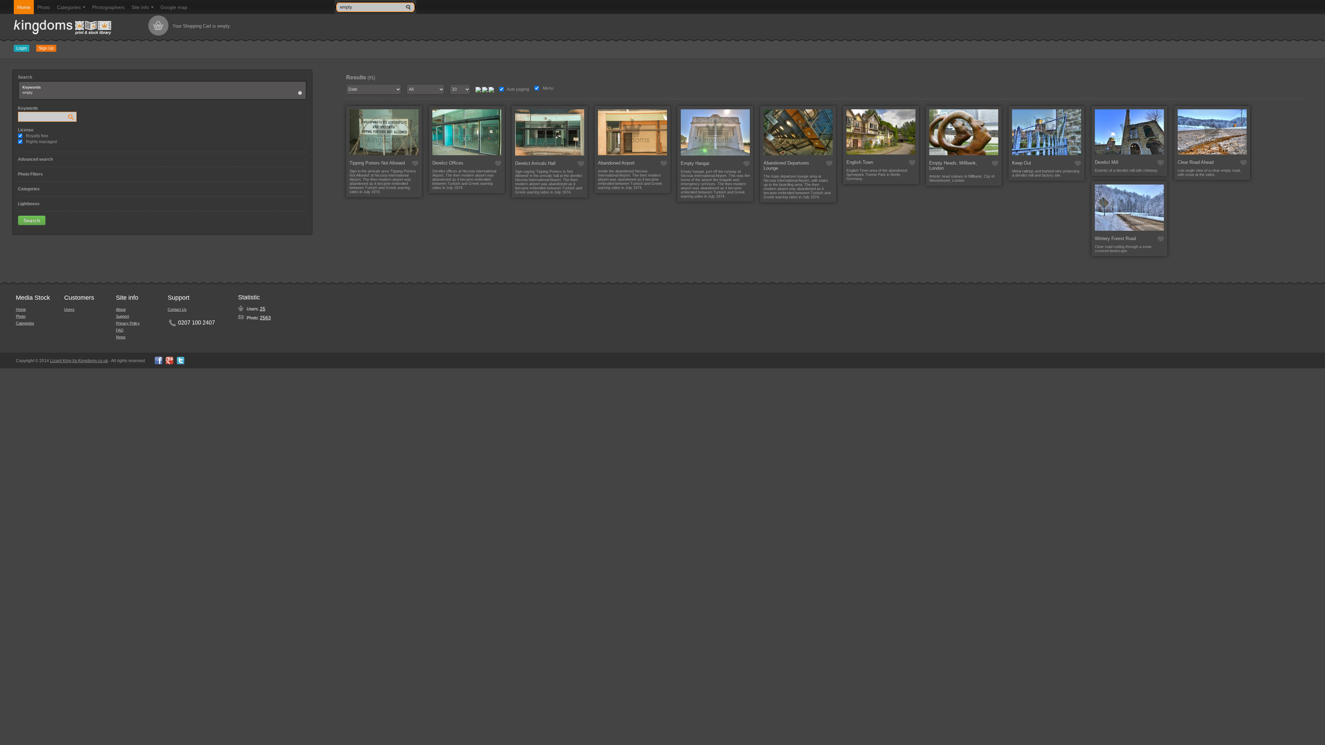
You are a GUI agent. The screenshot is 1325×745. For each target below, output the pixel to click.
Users (69, 309)
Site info (140, 7)
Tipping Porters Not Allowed (377, 163)
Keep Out (1021, 163)
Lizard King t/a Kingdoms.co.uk (79, 360)
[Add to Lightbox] (415, 163)
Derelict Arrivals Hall (535, 163)
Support (122, 316)
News (121, 337)
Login (21, 48)
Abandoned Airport (616, 163)
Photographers (108, 7)
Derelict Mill (1106, 162)
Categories (69, 7)
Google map (173, 7)
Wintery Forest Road (1115, 238)
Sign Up (46, 48)
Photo (43, 7)
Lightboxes (29, 203)
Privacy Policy (128, 323)
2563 (265, 317)
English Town (859, 162)
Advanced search (35, 159)
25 (262, 308)
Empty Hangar (695, 163)
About (121, 309)
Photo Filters (30, 174)
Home (23, 7)
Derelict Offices (447, 163)
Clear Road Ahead (1196, 162)
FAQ (120, 330)
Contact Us (177, 309)
